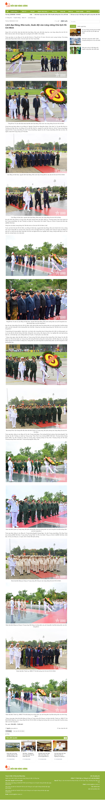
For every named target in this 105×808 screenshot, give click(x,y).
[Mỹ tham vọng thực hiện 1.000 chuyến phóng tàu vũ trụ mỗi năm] (75, 41)
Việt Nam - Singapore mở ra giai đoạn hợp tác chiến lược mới (12, 755)
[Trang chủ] (16, 4)
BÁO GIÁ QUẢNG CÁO (94, 789)
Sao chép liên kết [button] (63, 728)
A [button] (55, 21)
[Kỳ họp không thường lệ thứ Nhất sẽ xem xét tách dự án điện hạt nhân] (75, 32)
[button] (99, 11)
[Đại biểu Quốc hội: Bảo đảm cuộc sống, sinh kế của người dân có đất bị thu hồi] (28, 746)
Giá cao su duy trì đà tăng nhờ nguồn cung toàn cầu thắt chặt (57, 14)
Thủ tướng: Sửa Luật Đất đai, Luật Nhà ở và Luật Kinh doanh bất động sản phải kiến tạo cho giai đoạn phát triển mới (60, 755)
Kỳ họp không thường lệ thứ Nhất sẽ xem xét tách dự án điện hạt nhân (91, 31)
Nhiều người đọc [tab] (82, 26)
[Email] (63, 21)
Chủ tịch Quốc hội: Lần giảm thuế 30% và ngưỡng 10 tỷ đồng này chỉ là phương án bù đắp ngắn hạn (44, 755)
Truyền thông (17, 17)
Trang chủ (9, 17)
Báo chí (24, 17)
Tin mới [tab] (73, 26)
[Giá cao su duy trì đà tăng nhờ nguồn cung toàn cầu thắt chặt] (75, 50)
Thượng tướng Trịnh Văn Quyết (57, 219)
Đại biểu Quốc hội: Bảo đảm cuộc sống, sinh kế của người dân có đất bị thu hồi (28, 755)
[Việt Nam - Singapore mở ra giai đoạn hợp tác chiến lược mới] (12, 746)
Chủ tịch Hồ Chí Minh (18, 731)
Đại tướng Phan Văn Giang (53, 337)
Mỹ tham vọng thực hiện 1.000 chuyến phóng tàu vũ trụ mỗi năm (91, 39)
